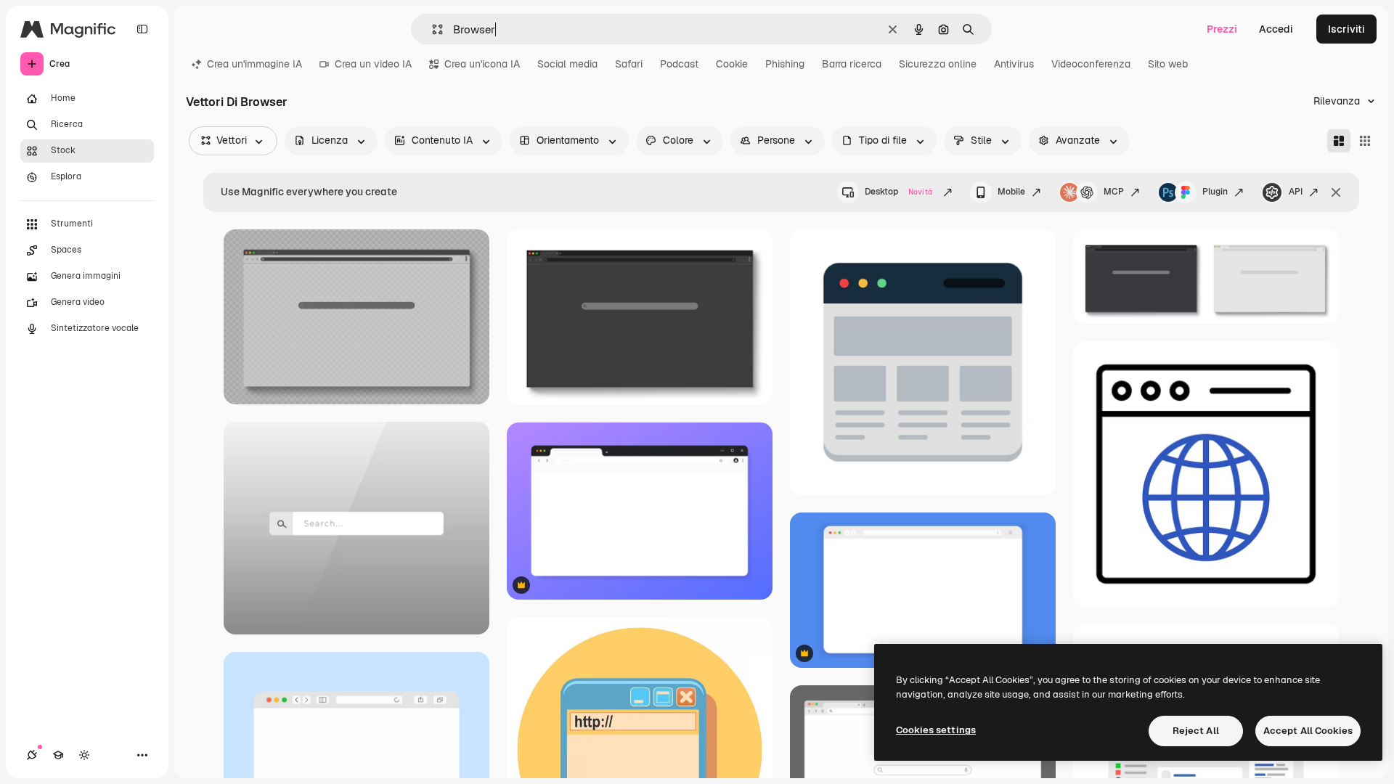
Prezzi (1222, 29)
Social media (567, 63)
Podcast (679, 63)
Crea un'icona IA (482, 63)
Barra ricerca (851, 63)
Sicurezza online (938, 63)
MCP (1114, 191)
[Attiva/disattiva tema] (84, 755)
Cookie (732, 63)
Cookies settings (936, 730)
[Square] (1365, 140)
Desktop (898, 191)
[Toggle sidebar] (142, 29)
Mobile (1011, 191)
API (1296, 191)
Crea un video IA (373, 63)
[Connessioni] (32, 755)
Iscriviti (1346, 29)
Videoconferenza (1090, 63)
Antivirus (1014, 63)
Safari (629, 63)
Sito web (1168, 63)
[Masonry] (1338, 140)
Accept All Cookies (1308, 730)
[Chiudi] (1336, 192)
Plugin (1215, 191)
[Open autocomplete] (432, 29)
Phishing (784, 63)
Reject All (1196, 730)
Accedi (1276, 29)
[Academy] (58, 755)
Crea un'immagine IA (254, 63)
